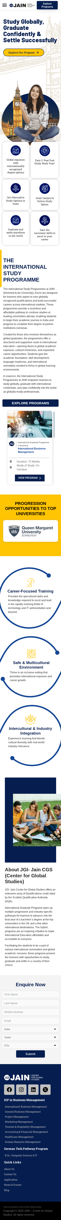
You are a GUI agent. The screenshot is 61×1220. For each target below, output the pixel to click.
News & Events (12, 1184)
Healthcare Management (19, 1136)
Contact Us (10, 1174)
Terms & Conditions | (11, 1207)
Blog (6, 1190)
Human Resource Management (23, 1141)
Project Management (17, 1116)
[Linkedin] (33, 1089)
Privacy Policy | (25, 1207)
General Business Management (23, 1111)
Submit (30, 1054)
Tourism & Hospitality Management (25, 1126)
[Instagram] (21, 1089)
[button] (4, 5)
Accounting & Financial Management (26, 1131)
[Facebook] (9, 1089)
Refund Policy (36, 1207)
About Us (9, 1169)
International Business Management (26, 1106)
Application (11, 1179)
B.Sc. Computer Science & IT (21, 1155)
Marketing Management (19, 1121)
